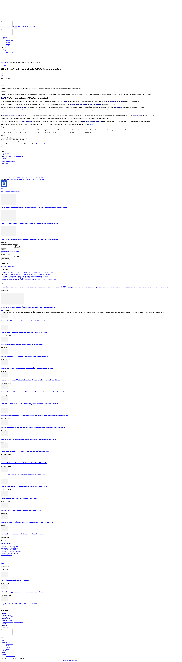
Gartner (43, 287)
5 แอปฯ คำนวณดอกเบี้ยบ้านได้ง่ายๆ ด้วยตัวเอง (15, 580)
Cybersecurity (21, 287)
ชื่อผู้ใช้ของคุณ (17, 246)
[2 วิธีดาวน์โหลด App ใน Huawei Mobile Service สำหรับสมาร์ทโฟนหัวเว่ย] (4, 589)
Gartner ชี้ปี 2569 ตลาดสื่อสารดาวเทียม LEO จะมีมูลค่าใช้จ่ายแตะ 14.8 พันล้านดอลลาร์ (27, 522)
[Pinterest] (13, 80)
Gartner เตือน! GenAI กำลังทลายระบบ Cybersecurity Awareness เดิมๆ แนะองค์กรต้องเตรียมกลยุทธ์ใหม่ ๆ (34, 392)
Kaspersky (69, 287)
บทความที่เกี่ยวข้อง (6, 192)
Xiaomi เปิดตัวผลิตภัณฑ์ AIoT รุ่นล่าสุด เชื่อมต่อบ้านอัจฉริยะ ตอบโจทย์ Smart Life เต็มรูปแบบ (29, 223)
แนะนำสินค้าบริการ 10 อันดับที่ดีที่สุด (9, 546)
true (116, 287)
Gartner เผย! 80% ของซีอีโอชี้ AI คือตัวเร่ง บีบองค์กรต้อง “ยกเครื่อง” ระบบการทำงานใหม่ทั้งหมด (30, 380)
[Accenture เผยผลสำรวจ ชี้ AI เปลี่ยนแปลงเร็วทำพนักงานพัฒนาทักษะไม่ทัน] (4, 472)
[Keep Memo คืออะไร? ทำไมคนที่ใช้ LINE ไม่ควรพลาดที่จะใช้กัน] (4, 601)
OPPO (81, 287)
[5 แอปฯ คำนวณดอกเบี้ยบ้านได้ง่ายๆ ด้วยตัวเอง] (4, 577)
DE (25, 287)
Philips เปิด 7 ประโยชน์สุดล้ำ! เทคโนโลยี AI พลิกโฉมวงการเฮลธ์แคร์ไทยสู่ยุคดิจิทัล (25, 451)
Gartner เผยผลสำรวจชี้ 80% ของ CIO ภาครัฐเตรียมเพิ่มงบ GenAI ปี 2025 (24, 487)
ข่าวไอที (5, 51)
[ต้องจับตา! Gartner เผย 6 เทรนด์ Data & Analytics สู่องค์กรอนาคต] (4, 341)
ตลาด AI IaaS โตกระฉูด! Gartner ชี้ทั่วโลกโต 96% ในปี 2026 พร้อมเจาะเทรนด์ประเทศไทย (28, 307)
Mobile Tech (9, 40)
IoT (60, 287)
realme (85, 287)
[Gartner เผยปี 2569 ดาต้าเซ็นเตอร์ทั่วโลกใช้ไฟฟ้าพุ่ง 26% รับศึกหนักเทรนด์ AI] (4, 353)
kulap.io (90, 124)
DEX (4, 158)
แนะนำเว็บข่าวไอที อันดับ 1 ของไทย (9, 553)
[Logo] (7, 34)
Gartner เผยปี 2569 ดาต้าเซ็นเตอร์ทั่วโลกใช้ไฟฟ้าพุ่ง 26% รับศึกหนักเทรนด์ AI (24, 356)
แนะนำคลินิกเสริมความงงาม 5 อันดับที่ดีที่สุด (11, 551)
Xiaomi (119, 287)
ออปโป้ (140, 287)
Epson (40, 287)
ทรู (134, 287)
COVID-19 (16, 287)
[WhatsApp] (18, 80)
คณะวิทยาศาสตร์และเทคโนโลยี (70, 660)
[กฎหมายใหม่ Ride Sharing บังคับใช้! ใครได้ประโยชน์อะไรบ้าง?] (4, 495)
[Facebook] (3, 80)
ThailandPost (102, 287)
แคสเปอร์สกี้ (157, 287)
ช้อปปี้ (127, 287)
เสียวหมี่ (146, 287)
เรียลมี (143, 287)
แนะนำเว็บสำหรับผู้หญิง (6, 555)
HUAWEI (56, 287)
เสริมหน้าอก (3, 558)
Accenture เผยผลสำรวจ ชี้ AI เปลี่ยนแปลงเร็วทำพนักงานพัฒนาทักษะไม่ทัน (23, 475)
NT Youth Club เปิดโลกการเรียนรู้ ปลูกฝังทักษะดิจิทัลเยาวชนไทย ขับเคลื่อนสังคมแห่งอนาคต (26, 278)
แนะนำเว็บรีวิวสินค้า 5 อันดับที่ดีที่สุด (9, 550)
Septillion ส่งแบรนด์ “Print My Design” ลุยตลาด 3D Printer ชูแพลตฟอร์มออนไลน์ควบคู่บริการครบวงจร (29, 280)
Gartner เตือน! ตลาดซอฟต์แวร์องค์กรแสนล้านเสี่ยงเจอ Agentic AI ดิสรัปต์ (24, 333)
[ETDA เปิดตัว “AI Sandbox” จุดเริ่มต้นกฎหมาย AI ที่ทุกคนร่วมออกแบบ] (4, 531)
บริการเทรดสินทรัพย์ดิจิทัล (9, 162)
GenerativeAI (48, 287)
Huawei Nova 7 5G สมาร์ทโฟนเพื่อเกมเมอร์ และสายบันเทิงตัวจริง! (26, 178)
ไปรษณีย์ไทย (163, 287)
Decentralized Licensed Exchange (13, 156)
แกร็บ (154, 287)
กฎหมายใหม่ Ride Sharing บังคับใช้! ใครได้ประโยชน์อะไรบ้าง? (19, 498)
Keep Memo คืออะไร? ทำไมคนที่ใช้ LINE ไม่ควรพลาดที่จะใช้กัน (19, 604)
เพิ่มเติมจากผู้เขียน (15, 192)
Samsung (91, 287)
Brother (8, 287)
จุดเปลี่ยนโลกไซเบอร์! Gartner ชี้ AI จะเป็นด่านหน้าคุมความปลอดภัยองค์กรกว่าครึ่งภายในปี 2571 (29, 404)
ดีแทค (132, 287)
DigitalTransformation (31, 287)
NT (79, 287)
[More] (23, 80)
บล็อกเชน (5, 163)
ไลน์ (167, 287)
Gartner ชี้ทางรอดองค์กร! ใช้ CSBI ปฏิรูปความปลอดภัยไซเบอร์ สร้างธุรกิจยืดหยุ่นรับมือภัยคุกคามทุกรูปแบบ (33, 427)
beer (2, 75)
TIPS (4, 47)
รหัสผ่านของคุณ (18, 247)
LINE (73, 287)
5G (1, 287)
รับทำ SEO (16, 660)
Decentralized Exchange (10, 155)
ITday (63, 286)
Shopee (96, 287)
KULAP (5, 160)
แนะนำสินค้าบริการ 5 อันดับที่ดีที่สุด (9, 548)
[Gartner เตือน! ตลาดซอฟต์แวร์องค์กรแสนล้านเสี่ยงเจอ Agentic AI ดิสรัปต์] (4, 329)
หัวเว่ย (136, 287)
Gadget (8, 42)
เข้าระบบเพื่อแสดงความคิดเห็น (8, 266)
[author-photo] (4, 187)
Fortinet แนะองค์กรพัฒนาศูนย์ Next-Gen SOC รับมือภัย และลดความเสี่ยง (26, 179)
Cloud (12, 287)
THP (114, 287)
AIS (5, 287)
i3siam (2, 563)
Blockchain (6, 153)
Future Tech (6, 39)
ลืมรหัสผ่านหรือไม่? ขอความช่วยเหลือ (10, 251)
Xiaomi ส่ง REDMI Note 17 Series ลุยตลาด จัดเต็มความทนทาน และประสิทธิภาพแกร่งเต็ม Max (29, 239)
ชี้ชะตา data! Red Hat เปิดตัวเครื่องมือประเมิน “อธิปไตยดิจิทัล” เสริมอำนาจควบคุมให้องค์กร (28, 439)
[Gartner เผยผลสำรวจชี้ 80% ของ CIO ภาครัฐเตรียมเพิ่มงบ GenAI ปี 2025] (4, 483)
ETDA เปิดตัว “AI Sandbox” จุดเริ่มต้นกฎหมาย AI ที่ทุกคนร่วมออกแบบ (22, 534)
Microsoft (76, 287)
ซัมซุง (129, 287)
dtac (38, 287)
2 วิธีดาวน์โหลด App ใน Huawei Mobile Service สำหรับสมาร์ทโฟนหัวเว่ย (23, 592)
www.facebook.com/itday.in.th (41, 144)
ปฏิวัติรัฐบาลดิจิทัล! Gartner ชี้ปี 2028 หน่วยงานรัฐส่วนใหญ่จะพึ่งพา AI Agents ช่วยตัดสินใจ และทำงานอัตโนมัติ (34, 416)
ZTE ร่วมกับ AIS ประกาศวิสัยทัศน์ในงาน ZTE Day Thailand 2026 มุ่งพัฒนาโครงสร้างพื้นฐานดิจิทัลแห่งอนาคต (34, 208)
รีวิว (4, 49)
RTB (88, 287)
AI (3, 287)
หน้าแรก (3, 62)
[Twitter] (8, 80)
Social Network (10, 52)
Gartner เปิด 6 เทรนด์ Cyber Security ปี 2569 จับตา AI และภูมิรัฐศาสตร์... (24, 463)
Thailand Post (109, 287)
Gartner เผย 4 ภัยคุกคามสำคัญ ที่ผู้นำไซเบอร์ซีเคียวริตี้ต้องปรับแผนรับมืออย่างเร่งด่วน (27, 368)
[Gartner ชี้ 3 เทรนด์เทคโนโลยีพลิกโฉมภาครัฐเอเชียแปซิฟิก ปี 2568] (4, 507)
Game (8, 44)
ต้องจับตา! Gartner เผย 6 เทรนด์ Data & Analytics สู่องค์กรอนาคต (22, 345)
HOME (5, 37)
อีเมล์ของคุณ (17, 256)
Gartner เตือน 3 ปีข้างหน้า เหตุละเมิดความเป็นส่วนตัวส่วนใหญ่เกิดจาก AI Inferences (26, 321)
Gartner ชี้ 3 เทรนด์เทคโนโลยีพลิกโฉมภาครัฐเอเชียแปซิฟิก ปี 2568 (21, 510)
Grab (52, 287)
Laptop (8, 46)
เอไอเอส (150, 287)
